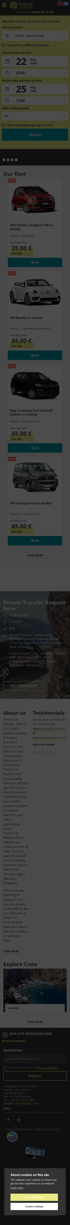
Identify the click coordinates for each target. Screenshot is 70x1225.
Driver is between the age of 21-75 (30, 125)
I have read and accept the (34, 1067)
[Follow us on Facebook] (8, 1120)
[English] (60, 3)
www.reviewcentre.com (50, 738)
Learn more (16, 1187)
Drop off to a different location (28, 45)
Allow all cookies (34, 1197)
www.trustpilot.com (47, 728)
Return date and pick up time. (22, 80)
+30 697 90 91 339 (22, 1100)
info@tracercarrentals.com (20, 1103)
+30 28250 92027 (14, 1093)
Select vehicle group (15, 108)
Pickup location (12, 27)
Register (35, 1076)
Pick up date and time (17, 52)
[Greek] (65, 3)
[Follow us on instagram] (18, 1120)
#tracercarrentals (13, 1041)
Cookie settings (34, 1206)
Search (35, 134)
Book (35, 262)
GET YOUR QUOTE (23, 686)
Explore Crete (20, 964)
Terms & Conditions (48, 1067)
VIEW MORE (35, 555)
